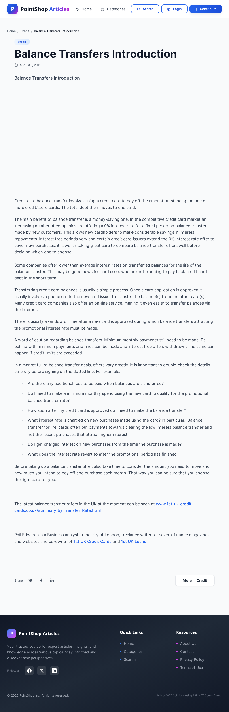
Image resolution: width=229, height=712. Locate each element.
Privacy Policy (192, 659)
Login (177, 9)
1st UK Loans (133, 541)
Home (86, 9)
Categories (116, 9)
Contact (187, 651)
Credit (22, 41)
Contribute (207, 9)
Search (148, 9)
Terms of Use (191, 667)
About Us (188, 643)
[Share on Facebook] (41, 580)
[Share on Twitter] (30, 580)
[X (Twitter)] (41, 670)
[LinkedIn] (54, 670)
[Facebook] (29, 670)
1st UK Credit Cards (93, 541)
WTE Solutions (175, 695)
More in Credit (195, 580)
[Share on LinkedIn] (52, 580)
